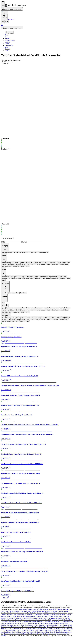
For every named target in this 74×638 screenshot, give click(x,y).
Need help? (11, 19)
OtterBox (21, 308)
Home (6, 47)
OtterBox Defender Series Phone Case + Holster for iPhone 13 (42, 621)
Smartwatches (9, 45)
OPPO (22, 312)
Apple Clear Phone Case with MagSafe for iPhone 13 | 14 (44, 611)
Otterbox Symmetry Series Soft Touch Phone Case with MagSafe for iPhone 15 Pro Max (43, 618)
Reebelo (3, 635)
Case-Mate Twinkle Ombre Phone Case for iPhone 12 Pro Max (27, 627)
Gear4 (13, 310)
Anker (27, 312)
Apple (3, 308)
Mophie (59, 308)
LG (9, 310)
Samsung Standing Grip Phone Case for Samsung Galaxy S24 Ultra (34, 612)
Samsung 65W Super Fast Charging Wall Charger (53, 634)
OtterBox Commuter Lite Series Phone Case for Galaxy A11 (20, 625)
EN (4, 13)
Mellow (23, 310)
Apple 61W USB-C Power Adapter (31, 609)
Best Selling (5, 315)
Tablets (7, 43)
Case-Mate (38, 308)
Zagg (66, 310)
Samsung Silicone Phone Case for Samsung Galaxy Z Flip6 (35, 616)
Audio (6, 50)
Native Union (66, 308)
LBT (32, 308)
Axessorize (52, 308)
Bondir (48, 310)
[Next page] (9, 597)
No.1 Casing (15, 312)
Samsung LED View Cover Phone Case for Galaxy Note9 (55, 613)
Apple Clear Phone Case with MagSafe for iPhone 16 (20, 634)
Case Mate (55, 310)
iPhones (7, 38)
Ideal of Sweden (6, 312)
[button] (5, 288)
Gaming (7, 49)
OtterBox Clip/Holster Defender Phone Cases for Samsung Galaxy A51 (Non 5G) (26, 620)
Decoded (4, 310)
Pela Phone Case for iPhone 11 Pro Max (17, 632)
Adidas (43, 310)
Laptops (7, 42)
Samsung (15, 308)
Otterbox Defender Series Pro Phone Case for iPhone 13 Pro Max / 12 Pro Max (25, 614)
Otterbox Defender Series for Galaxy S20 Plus (20, 630)
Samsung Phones (10, 40)
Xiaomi (32, 310)
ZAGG (18, 310)
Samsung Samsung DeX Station (52, 609)
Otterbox (8, 308)
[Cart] (2, 25)
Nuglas (38, 310)
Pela (28, 310)
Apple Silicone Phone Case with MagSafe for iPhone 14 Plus (49, 623)
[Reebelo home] (15, 6)
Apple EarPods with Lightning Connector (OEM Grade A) (30, 628)
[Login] (3, 21)
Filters (3, 306)
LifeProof (45, 308)
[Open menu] (3, 2)
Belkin (27, 308)
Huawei (62, 310)
